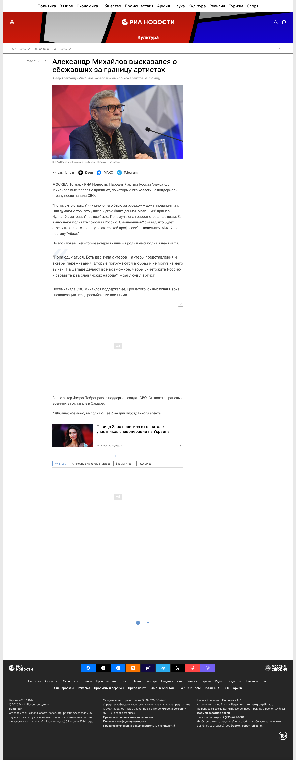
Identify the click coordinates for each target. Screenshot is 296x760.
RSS (226, 688)
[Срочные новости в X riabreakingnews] (192, 668)
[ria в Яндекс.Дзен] (103, 668)
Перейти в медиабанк (109, 162)
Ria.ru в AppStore (162, 688)
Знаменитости (125, 463)
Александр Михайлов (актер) (91, 463)
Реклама (84, 688)
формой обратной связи (213, 713)
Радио (219, 681)
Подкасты (234, 681)
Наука (137, 681)
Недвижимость (171, 681)
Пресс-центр (137, 688)
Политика (34, 681)
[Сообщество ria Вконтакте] (118, 668)
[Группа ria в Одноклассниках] (133, 668)
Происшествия (106, 681)
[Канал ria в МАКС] (88, 668)
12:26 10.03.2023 (20, 48)
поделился (152, 228)
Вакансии (15, 708)
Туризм (206, 681)
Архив (237, 688)
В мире (87, 681)
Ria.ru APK (212, 688)
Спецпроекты (64, 688)
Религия (191, 681)
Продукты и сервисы (109, 688)
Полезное (251, 681)
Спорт (124, 681)
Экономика (70, 681)
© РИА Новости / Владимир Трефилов (73, 162)
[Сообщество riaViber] (207, 668)
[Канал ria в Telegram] (163, 668)
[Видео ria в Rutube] (148, 668)
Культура (60, 463)
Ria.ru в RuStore (190, 688)
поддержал (117, 398)
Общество (52, 681)
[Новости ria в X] (178, 668)
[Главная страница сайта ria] (148, 22)
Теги (265, 681)
